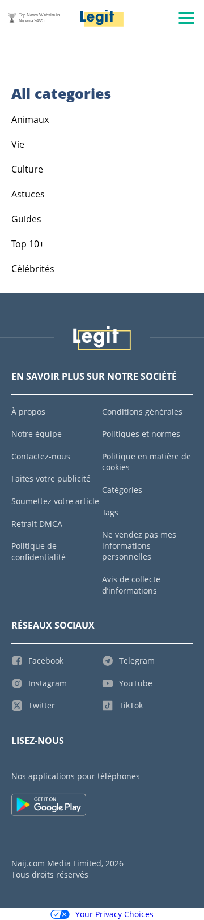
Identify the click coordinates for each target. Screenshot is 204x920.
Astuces (28, 194)
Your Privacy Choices (114, 914)
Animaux (30, 119)
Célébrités (32, 269)
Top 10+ (27, 244)
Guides (26, 219)
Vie (17, 144)
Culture (27, 169)
